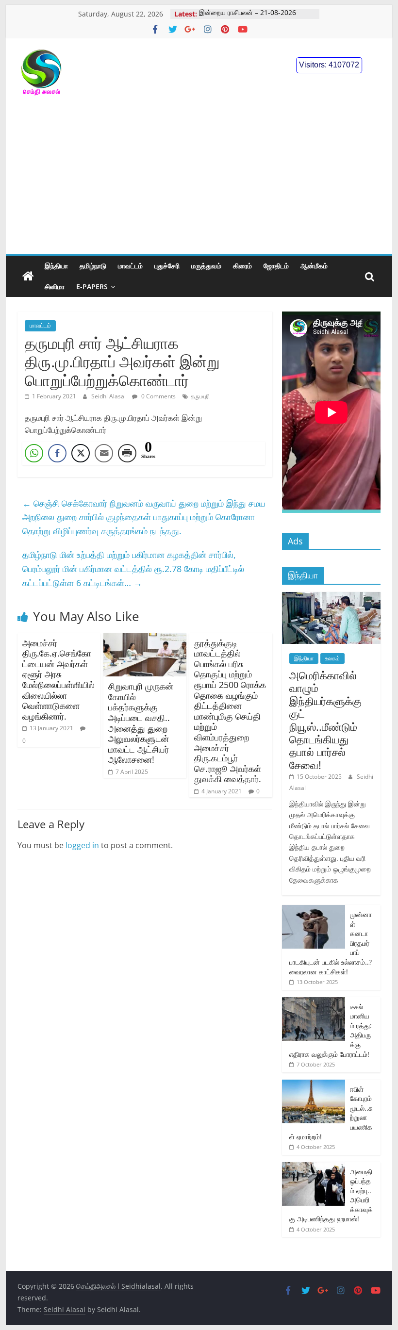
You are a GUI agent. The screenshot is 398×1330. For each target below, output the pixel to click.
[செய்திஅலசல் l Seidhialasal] (28, 276)
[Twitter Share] (80, 453)
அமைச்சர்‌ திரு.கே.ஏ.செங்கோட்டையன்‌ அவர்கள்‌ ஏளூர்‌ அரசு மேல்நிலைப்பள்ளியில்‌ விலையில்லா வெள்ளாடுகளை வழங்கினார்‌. (58, 679)
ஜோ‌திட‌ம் (276, 265)
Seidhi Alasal (109, 396)
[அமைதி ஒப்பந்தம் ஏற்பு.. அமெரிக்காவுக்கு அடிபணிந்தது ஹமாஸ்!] (313, 1167)
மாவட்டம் (130, 265)
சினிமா (55, 286)
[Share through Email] (104, 453)
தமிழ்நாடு (93, 265)
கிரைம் (242, 265)
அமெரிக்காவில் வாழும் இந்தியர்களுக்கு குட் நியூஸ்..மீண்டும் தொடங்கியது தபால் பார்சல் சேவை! (325, 720)
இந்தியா (56, 265)
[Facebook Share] (57, 453)
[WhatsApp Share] (34, 453)
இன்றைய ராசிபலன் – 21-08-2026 (247, 13)
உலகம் (332, 658)
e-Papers (92, 286)
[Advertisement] (199, 181)
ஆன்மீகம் (314, 265)
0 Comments (158, 396)
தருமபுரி (200, 396)
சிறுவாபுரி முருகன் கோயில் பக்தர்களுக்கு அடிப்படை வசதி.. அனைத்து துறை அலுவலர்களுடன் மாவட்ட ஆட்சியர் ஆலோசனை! (140, 722)
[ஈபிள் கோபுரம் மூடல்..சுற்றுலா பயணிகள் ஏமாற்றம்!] (313, 1084)
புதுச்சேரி (167, 265)
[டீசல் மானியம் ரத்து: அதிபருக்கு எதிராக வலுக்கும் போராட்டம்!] (313, 1002)
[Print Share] (127, 453)
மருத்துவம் (206, 265)
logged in (82, 845)
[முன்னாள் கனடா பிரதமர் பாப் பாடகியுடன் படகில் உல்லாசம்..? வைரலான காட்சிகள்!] (313, 910)
